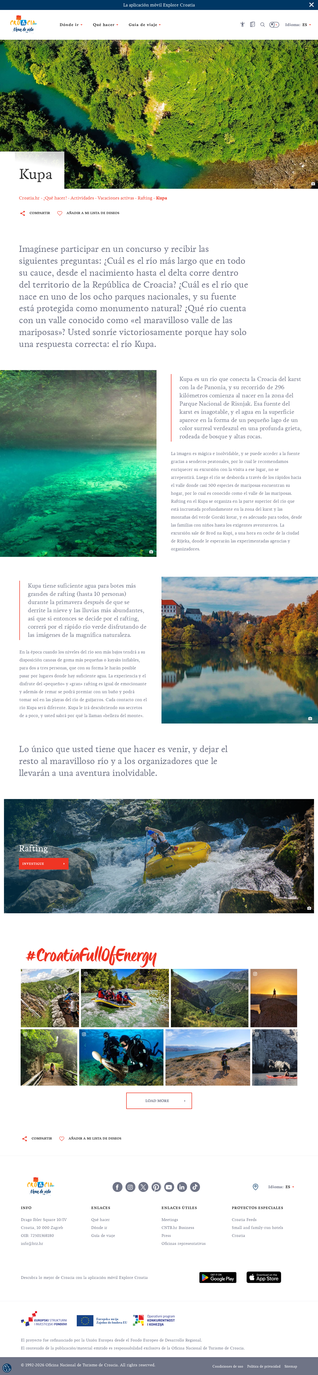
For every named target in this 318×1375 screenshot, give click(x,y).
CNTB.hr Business (177, 1227)
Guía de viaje (103, 1235)
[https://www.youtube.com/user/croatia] (169, 1187)
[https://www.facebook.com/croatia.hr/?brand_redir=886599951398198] (117, 1187)
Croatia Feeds (244, 1219)
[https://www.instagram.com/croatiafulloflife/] (130, 1187)
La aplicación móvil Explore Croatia (159, 5)
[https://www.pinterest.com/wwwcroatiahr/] (156, 1187)
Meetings (169, 1219)
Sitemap (290, 1366)
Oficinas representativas (183, 1243)
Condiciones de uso (227, 1366)
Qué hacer (100, 1219)
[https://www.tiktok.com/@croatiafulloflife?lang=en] (195, 1187)
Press (166, 1235)
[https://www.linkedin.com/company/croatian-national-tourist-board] (182, 1187)
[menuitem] (218, 1277)
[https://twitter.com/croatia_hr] (143, 1187)
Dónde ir (99, 1227)
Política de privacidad (263, 1366)
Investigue (33, 863)
